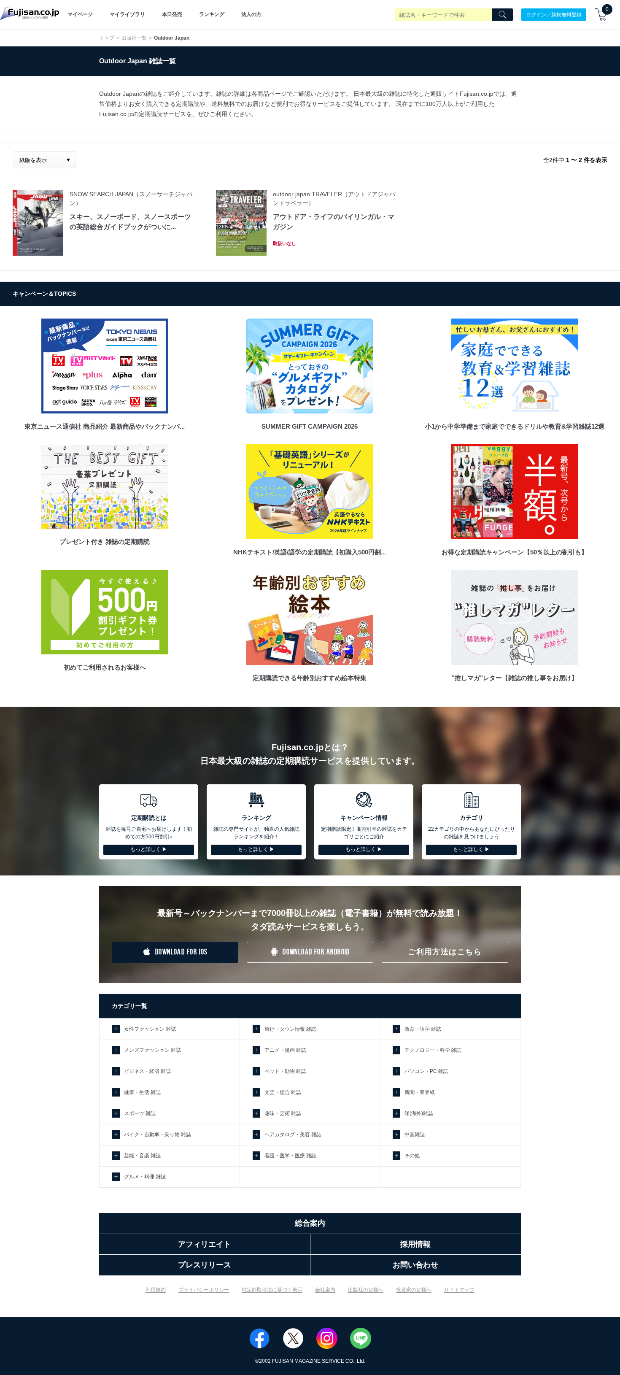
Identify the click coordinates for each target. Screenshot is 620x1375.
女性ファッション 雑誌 (150, 1029)
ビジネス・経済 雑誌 (147, 1071)
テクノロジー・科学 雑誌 (432, 1050)
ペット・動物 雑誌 (285, 1071)
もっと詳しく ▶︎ (148, 849)
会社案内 (325, 1290)
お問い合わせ (415, 1265)
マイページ (80, 14)
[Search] (502, 14)
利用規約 (156, 1290)
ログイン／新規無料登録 (554, 14)
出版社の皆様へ (365, 1290)
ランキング (211, 14)
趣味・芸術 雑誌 (282, 1113)
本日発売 (172, 14)
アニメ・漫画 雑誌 (285, 1050)
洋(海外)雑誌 (418, 1113)
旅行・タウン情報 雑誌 (290, 1029)
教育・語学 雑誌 (422, 1029)
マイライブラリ (127, 14)
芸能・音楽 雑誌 (142, 1156)
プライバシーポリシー (203, 1290)
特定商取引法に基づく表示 (272, 1290)
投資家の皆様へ (413, 1290)
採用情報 (415, 1244)
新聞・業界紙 (419, 1092)
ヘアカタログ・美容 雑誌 (292, 1134)
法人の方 (251, 14)
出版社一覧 (134, 38)
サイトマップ (459, 1290)
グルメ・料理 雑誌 (145, 1177)
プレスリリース (204, 1265)
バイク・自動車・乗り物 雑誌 (157, 1134)
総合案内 (310, 1223)
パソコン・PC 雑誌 (426, 1071)
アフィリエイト (204, 1244)
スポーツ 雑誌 (140, 1113)
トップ (106, 38)
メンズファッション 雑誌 (152, 1050)
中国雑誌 (414, 1134)
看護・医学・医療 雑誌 (290, 1156)
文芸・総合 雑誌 (282, 1092)
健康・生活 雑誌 (142, 1092)
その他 (412, 1156)
